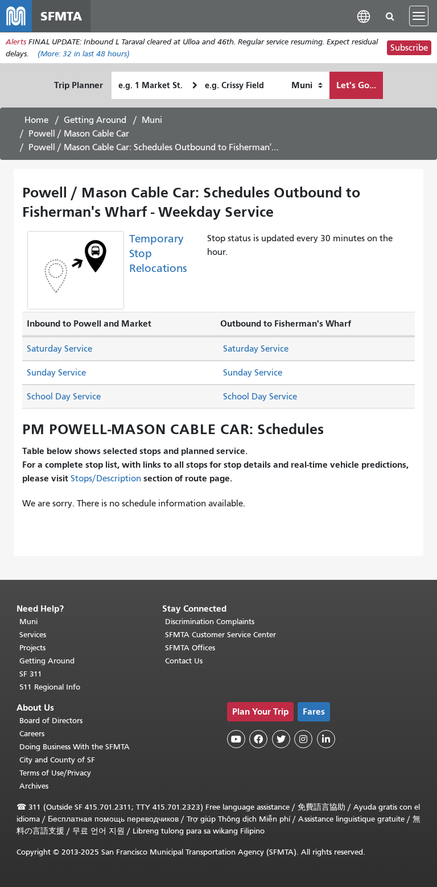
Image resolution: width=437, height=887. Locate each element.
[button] (363, 15)
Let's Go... (356, 85)
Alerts (16, 42)
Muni (152, 120)
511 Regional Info (49, 687)
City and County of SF (57, 760)
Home (36, 120)
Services (32, 635)
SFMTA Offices (190, 648)
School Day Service (64, 396)
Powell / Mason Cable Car (78, 134)
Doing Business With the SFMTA (74, 747)
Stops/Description (106, 478)
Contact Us (184, 661)
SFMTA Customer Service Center (220, 635)
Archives (33, 786)
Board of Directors (51, 720)
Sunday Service (56, 373)
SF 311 (30, 674)
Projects (32, 648)
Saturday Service (59, 349)
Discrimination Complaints (209, 621)
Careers (31, 734)
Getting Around (95, 120)
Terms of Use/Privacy (55, 773)
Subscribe (409, 48)
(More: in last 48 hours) (84, 54)
